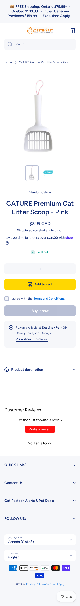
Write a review (40, 429)
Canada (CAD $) (21, 542)
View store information (32, 339)
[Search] (8, 44)
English (13, 557)
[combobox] (40, 44)
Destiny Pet (33, 584)
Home (8, 62)
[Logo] (40, 31)
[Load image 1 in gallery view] (32, 173)
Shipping (23, 230)
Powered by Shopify (53, 584)
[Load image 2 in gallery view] (48, 173)
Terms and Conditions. (49, 298)
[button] (73, 30)
